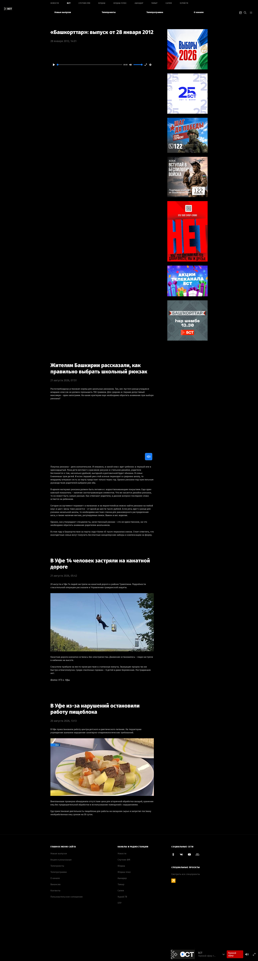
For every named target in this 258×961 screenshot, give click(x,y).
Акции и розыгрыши (60, 859)
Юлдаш (101, 3)
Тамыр (154, 3)
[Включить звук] (148, 456)
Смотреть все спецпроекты (185, 874)
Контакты (55, 890)
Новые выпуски (62, 12)
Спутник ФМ (84, 3)
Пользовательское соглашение (66, 896)
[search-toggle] (245, 12)
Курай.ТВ (184, 3)
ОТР (119, 903)
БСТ (68, 3)
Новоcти (54, 3)
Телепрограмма (154, 12)
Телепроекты (109, 12)
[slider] (89, 64)
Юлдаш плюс (120, 3)
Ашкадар (139, 3)
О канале (199, 12)
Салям (169, 3)
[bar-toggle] (251, 12)
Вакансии (55, 884)
